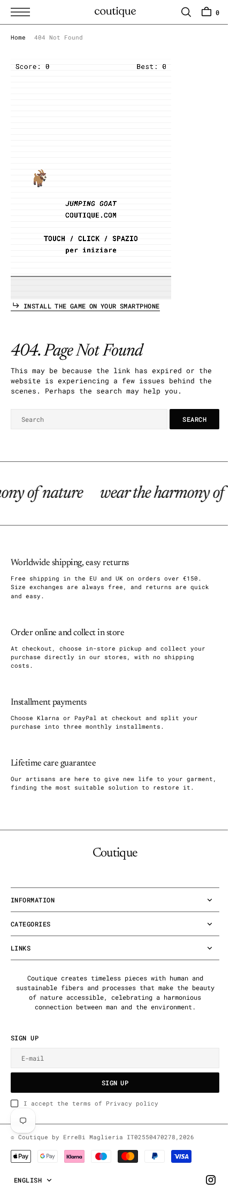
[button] (23, 12)
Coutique (33, 1156)
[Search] (178, 12)
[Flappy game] (91, 179)
